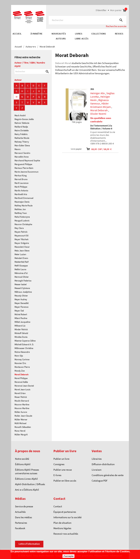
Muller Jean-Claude (23, 415)
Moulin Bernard (22, 400)
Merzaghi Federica (23, 280)
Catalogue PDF (99, 480)
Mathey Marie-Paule (23, 205)
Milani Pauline (21, 318)
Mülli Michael (20, 423)
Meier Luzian (20, 254)
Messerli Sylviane (22, 288)
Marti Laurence (21, 183)
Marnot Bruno (21, 179)
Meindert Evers (21, 258)
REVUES (119, 33)
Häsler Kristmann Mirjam (100, 105)
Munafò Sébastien (23, 427)
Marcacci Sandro (22, 153)
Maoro (17, 149)
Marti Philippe (21, 186)
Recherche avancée (116, 26)
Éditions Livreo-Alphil (26, 478)
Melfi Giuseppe (21, 265)
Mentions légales (62, 528)
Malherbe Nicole (22, 138)
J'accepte (68, 556)
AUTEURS (61, 38)
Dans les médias (23, 517)
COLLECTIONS (98, 33)
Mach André (20, 115)
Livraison (96, 469)
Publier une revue (62, 469)
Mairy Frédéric (21, 134)
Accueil (17, 33)
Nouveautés (59, 33)
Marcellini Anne (22, 156)
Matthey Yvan (21, 213)
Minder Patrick (21, 329)
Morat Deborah (22, 374)
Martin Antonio (21, 190)
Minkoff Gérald (21, 333)
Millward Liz (20, 325)
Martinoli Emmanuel (24, 198)
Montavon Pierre (22, 367)
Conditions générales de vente (107, 475)
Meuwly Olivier (21, 295)
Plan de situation (62, 522)
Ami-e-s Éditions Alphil (27, 489)
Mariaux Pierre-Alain (24, 168)
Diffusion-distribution (103, 464)
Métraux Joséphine (23, 291)
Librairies (97, 458)
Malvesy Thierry (22, 141)
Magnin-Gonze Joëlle (24, 119)
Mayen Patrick (21, 231)
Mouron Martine (22, 404)
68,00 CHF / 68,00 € (99, 149)
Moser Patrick (21, 397)
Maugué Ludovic (22, 220)
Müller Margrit (21, 434)
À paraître (37, 33)
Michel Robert (21, 314)
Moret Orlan (20, 393)
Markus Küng (21, 175)
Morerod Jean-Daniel (24, 385)
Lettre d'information (29, 543)
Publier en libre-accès (64, 480)
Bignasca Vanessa (99, 101)
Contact (57, 506)
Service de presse (24, 506)
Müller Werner (21, 419)
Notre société (22, 458)
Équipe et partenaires (64, 511)
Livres (78, 33)
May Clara (19, 228)
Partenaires (21, 522)
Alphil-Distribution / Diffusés (30, 484)
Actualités (20, 511)
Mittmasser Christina (24, 348)
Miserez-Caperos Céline (25, 340)
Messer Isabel (20, 284)
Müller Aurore (21, 412)
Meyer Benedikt (22, 303)
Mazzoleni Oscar (22, 246)
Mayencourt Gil (21, 235)
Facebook (20, 528)
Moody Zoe (20, 370)
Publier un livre (61, 458)
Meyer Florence (21, 306)
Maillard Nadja (21, 126)
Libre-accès (81, 38)
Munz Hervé (20, 430)
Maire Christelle (22, 130)
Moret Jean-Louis (22, 389)
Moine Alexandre (22, 351)
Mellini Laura (20, 269)
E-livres (57, 475)
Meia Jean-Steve (22, 250)
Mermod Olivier (22, 276)
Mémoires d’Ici (21, 273)
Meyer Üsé (19, 310)
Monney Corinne (22, 359)
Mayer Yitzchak (21, 239)
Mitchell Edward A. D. (24, 344)
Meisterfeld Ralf (22, 261)
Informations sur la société (67, 517)
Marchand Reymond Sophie (27, 160)
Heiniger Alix (97, 93)
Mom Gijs (19, 355)
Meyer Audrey (21, 299)
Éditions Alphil (22, 464)
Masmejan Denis (22, 201)
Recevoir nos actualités (65, 533)
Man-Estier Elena (22, 145)
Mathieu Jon (20, 209)
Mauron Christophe (23, 224)
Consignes (58, 464)
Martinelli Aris (21, 194)
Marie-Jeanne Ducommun (26, 171)
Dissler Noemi (98, 113)
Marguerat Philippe (23, 164)
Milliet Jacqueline (22, 321)
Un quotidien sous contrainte (100, 119)
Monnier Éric (20, 363)
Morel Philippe (21, 378)
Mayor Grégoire (22, 243)
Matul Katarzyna (22, 216)
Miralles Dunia (21, 336)
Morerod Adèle (21, 382)
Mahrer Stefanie (22, 122)
